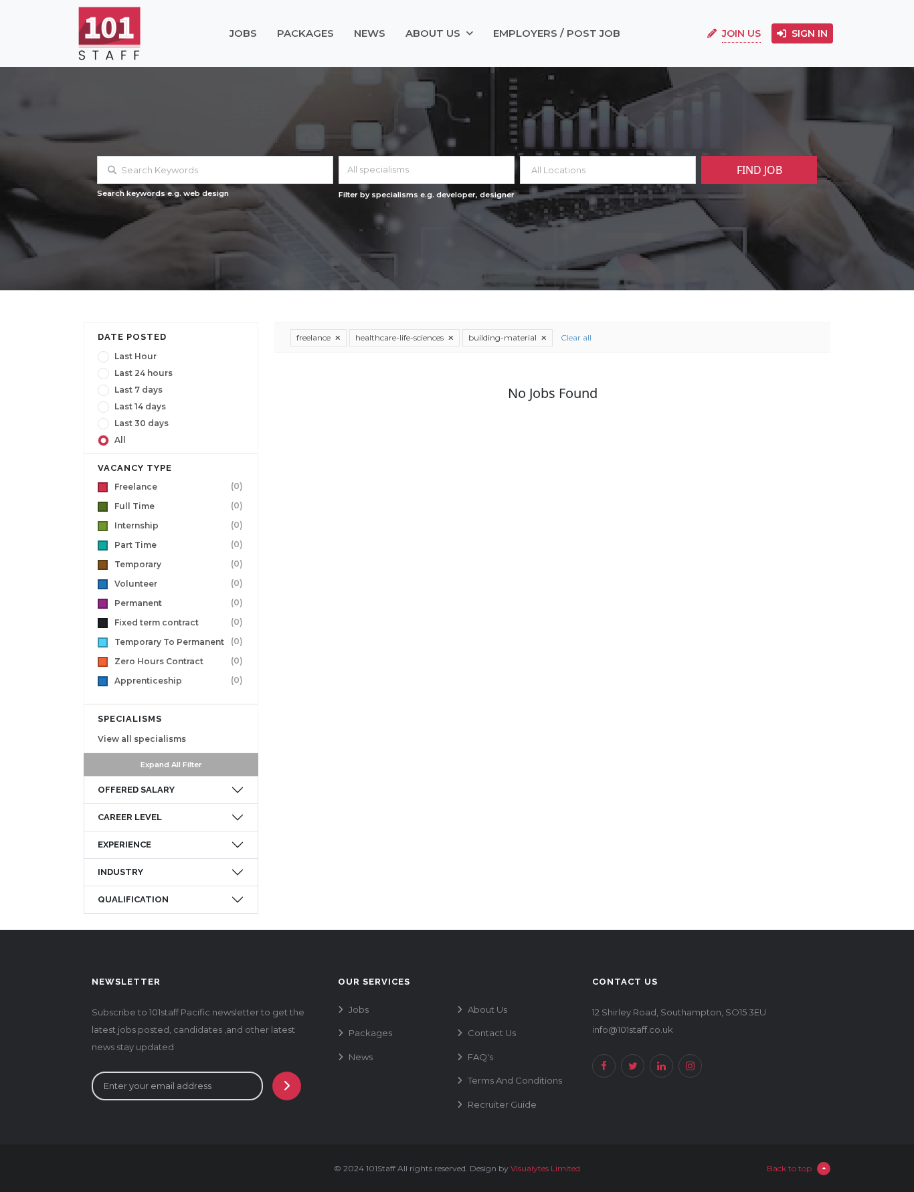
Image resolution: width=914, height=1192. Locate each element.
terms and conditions (515, 1080)
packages (305, 33)
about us (435, 33)
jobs (243, 33)
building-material (503, 337)
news (369, 33)
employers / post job (556, 33)
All (120, 440)
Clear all (576, 337)
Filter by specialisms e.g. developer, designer (427, 194)
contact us (492, 1032)
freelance (314, 337)
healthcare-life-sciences (400, 337)
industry (120, 872)
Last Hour (135, 356)
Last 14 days (140, 406)
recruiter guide (502, 1104)
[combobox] (427, 170)
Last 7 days (138, 390)
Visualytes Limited (545, 1168)
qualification (133, 899)
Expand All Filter (171, 764)
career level (130, 817)
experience (124, 844)
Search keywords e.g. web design (163, 193)
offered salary (136, 790)
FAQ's (480, 1057)
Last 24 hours (143, 373)
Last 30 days (141, 423)
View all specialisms (142, 739)
